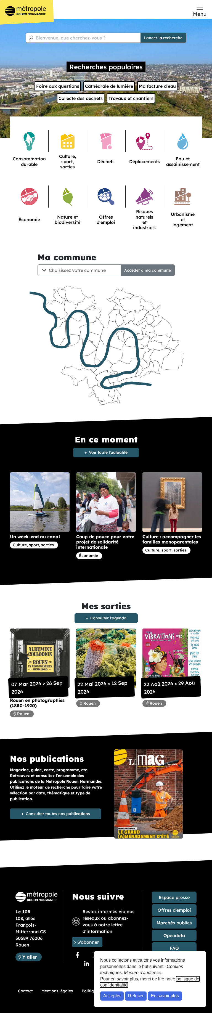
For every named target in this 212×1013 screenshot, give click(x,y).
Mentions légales (57, 990)
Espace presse (174, 897)
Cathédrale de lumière (109, 86)
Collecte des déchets (81, 98)
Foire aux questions (57, 86)
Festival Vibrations (163, 695)
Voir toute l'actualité (108, 452)
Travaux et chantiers (130, 98)
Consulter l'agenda (108, 618)
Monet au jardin (94, 695)
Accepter (112, 995)
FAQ (174, 948)
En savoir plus (165, 995)
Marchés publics (174, 923)
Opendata (174, 935)
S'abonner (88, 942)
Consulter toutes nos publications (58, 813)
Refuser (136, 995)
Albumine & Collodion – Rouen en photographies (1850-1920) (37, 700)
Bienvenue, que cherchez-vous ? (70, 38)
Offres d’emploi (174, 910)
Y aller (32, 957)
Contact (25, 990)
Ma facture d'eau (157, 86)
